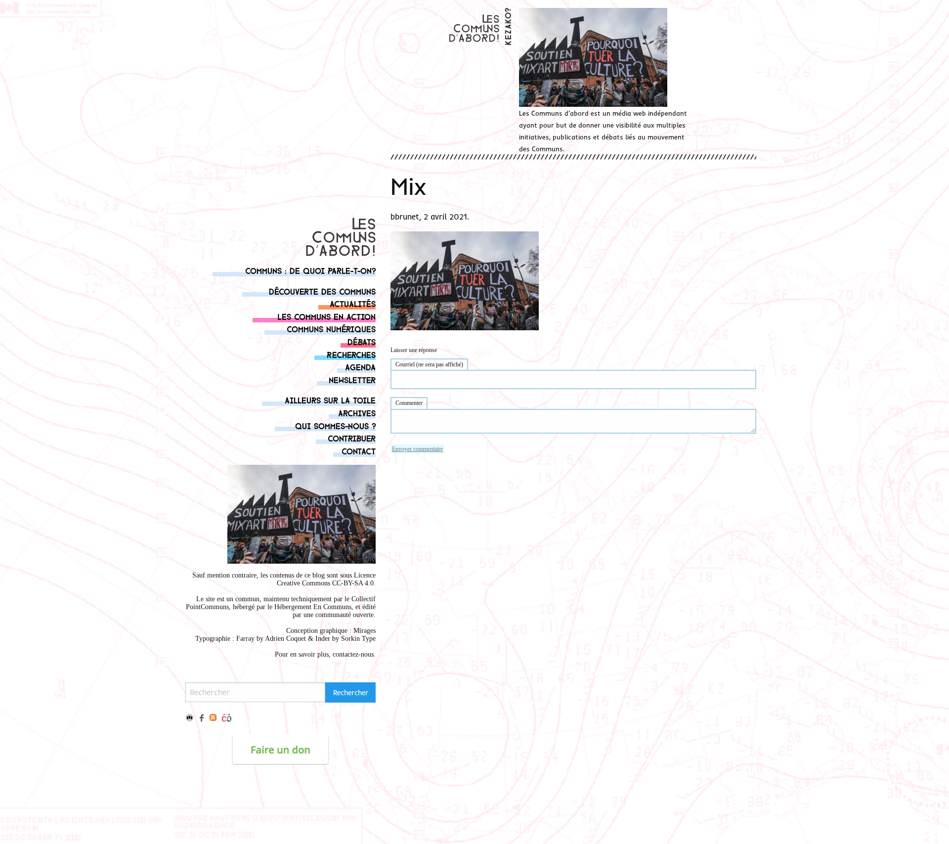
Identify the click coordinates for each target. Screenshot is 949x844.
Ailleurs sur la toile (330, 400)
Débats (361, 341)
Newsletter (352, 379)
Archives (357, 412)
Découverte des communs (322, 291)
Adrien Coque (284, 638)
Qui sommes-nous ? (335, 425)
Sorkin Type (358, 638)
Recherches (351, 354)
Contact (359, 450)
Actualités (353, 303)
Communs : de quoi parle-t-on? (310, 270)
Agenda (360, 366)
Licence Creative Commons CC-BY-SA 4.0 (326, 579)
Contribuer (352, 438)
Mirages (364, 630)
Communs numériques (331, 328)
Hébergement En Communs (312, 607)
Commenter (409, 403)
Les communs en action (326, 316)
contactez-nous (353, 654)
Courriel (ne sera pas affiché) (429, 364)
